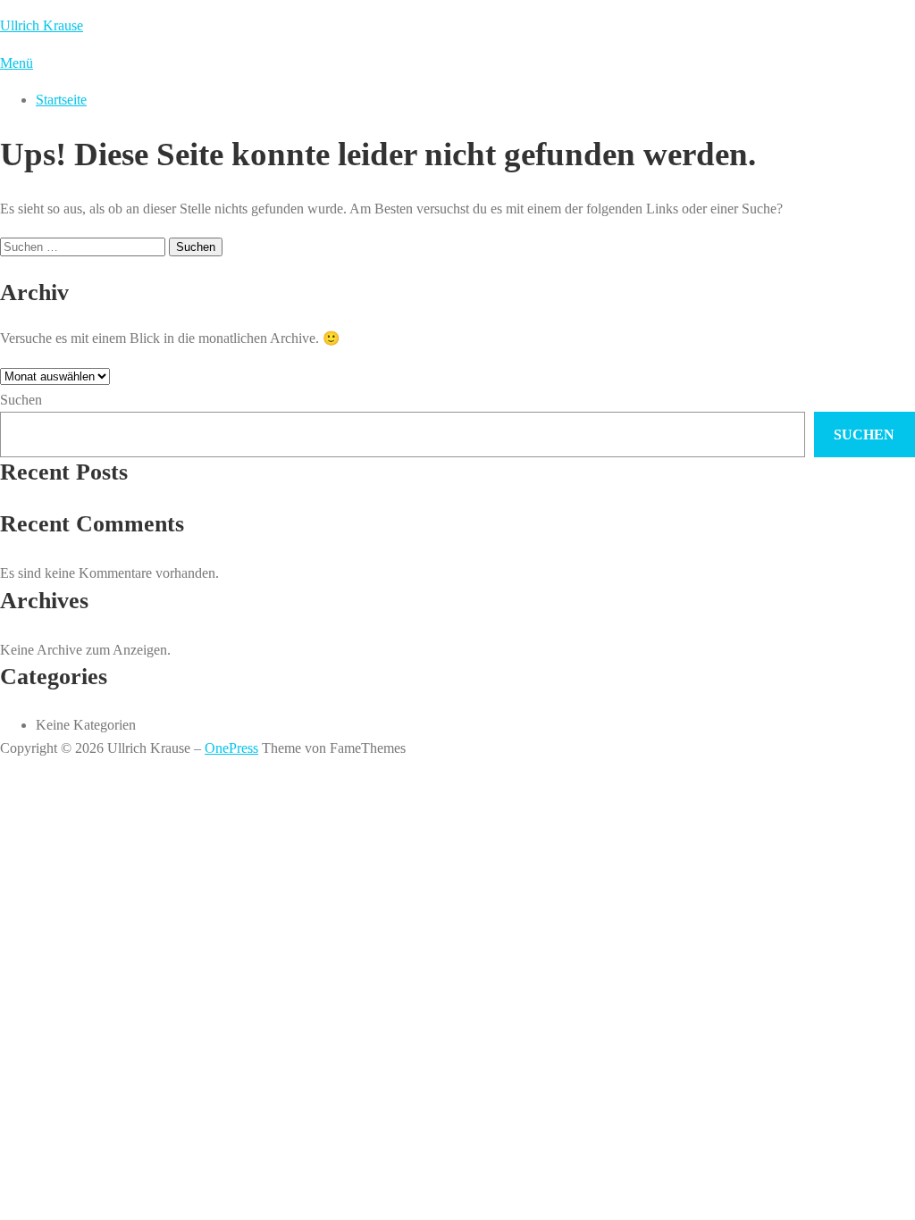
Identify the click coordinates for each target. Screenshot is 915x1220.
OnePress (231, 748)
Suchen (21, 399)
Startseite (61, 99)
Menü (16, 63)
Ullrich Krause (41, 25)
